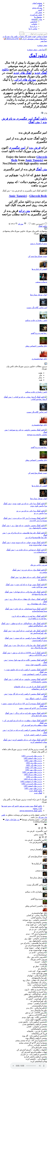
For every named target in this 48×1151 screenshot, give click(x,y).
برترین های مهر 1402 (33, 770)
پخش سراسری (36, 15)
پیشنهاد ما (38, 17)
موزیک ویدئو (37, 8)
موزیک (20, 224)
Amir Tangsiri (34, 160)
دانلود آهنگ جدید (35, 791)
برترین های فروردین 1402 (31, 784)
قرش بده (34, 147)
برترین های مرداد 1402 (33, 774)
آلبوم (40, 10)
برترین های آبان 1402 (33, 767)
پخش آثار (38, 12)
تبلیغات (34, 24)
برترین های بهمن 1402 (33, 760)
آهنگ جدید (38, 793)
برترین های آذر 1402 (34, 765)
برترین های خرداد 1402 (33, 779)
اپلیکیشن (33, 22)
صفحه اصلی (37, 3)
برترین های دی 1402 (34, 763)
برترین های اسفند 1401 (33, 786)
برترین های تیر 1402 (34, 777)
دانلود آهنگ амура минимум (31, 811)
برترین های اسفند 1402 (33, 758)
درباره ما (33, 26)
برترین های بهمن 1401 (33, 788)
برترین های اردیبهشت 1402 (31, 781)
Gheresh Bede (38, 195)
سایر (40, 19)
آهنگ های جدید (22, 72)
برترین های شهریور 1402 (32, 772)
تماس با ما (33, 29)
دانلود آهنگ (38, 55)
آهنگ (40, 5)
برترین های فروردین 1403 (31, 756)
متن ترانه (24, 210)
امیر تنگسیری (17, 147)
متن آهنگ (41, 169)
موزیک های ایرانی (25, 79)
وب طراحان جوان (12, 820)
